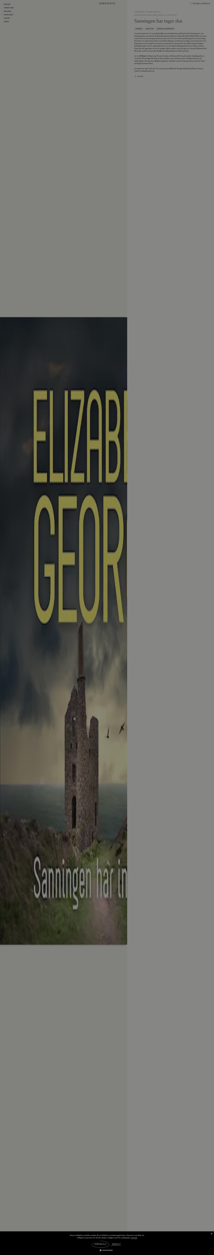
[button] (107, 1250)
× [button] (211, 1234)
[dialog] (107, 627)
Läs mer (134, 1238)
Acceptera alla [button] (100, 1244)
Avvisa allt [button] (116, 1244)
